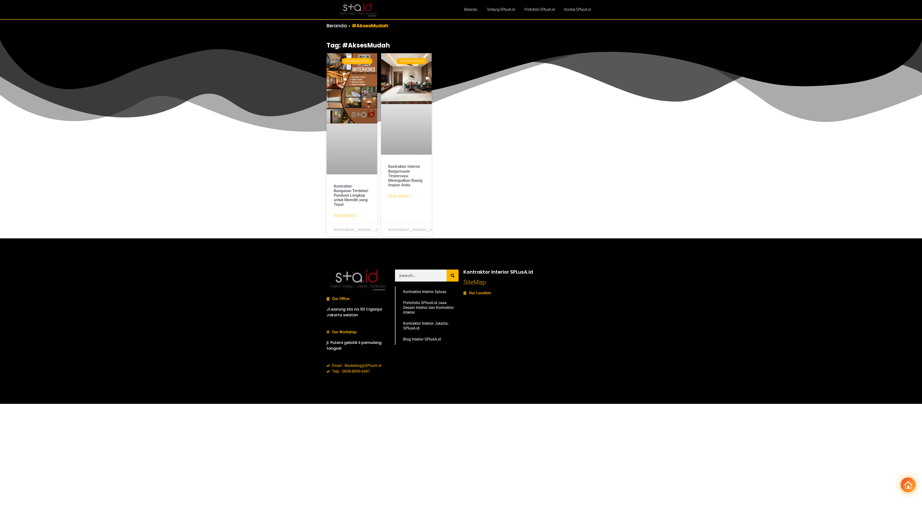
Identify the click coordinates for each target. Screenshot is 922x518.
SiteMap (474, 282)
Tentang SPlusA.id (501, 9)
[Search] (453, 276)
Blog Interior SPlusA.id (422, 339)
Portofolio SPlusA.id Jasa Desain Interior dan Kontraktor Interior (428, 307)
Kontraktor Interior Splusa (424, 291)
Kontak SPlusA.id (577, 9)
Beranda (470, 9)
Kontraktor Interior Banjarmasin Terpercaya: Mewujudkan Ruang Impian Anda (405, 175)
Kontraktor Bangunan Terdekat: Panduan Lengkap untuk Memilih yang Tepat (351, 195)
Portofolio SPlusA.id (539, 9)
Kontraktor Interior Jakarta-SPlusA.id (426, 325)
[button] (908, 486)
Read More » (345, 215)
